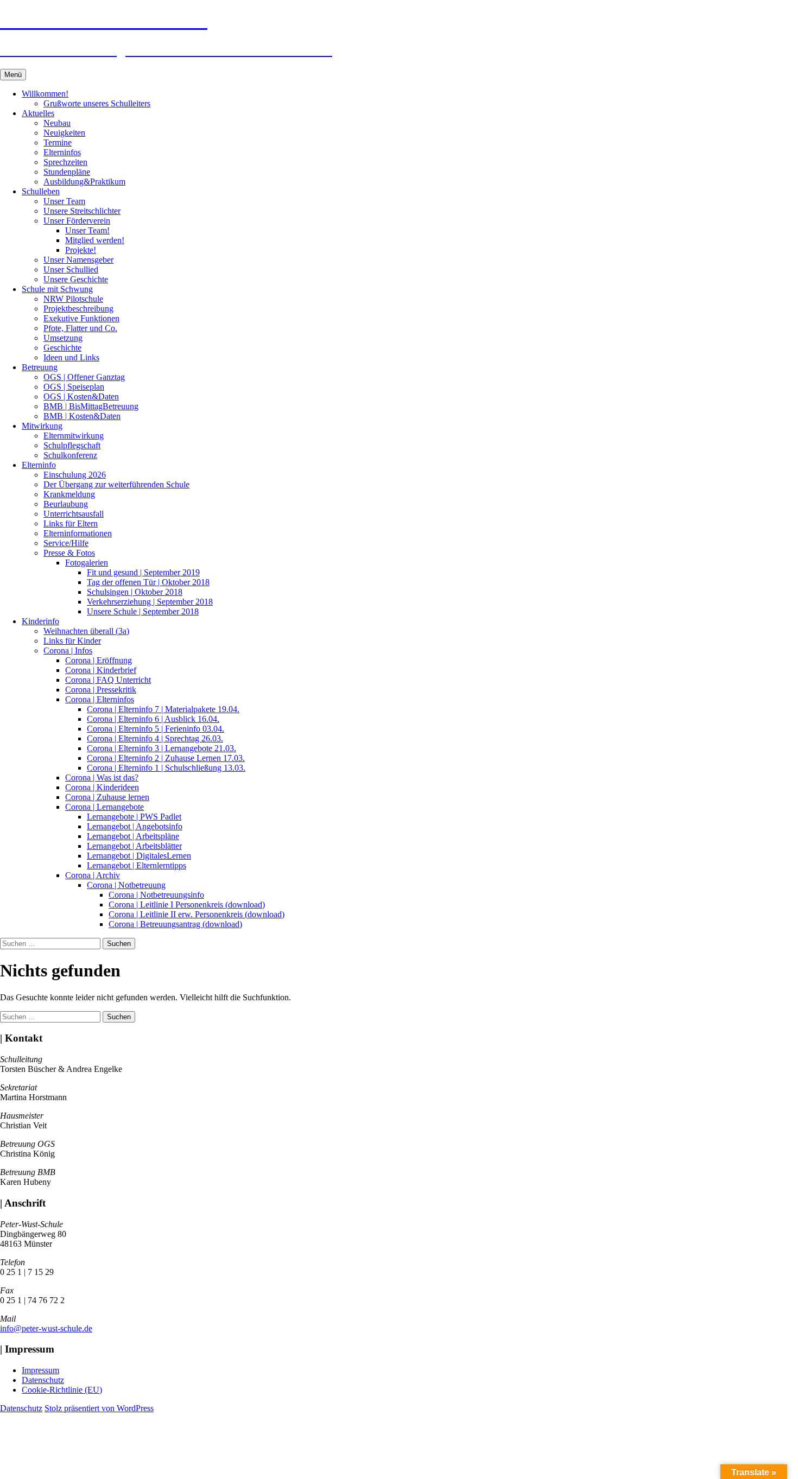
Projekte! (80, 250)
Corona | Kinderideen (102, 787)
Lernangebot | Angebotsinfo (134, 826)
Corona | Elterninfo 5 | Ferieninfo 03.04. (155, 728)
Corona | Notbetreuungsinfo (156, 894)
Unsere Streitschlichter (82, 210)
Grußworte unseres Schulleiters (96, 103)
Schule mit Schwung (57, 289)
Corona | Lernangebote (104, 806)
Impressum (40, 1370)
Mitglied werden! (94, 240)
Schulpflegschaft (71, 445)
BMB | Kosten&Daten (82, 416)
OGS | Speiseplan (73, 386)
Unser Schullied (70, 269)
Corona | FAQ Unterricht (108, 679)
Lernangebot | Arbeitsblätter (134, 845)
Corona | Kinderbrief (100, 670)
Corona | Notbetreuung (126, 885)
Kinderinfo (40, 621)
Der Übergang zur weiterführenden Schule (116, 484)
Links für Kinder (72, 640)
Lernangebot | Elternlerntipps (136, 865)
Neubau (57, 123)
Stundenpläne (66, 171)
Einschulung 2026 (74, 474)
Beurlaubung (65, 504)
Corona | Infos (67, 650)
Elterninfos (62, 152)
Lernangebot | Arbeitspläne (133, 836)
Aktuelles (38, 113)
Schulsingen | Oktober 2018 (134, 591)
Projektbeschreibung (78, 308)
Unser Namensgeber (78, 259)
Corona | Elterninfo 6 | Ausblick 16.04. (153, 718)
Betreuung (40, 367)
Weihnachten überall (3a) (86, 631)
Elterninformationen (77, 533)
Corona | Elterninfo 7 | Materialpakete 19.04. (163, 709)
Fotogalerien (86, 562)
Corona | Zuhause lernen (107, 797)
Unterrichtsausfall (73, 513)
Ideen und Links (71, 357)
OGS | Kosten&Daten (81, 396)
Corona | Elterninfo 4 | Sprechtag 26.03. (155, 738)
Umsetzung (63, 337)
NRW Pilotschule (73, 298)
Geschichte (62, 347)
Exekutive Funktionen (81, 318)
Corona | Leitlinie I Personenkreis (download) (187, 904)
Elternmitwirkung (73, 435)
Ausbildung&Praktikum (84, 181)
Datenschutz (43, 1380)
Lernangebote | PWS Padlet (134, 816)
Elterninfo (39, 464)
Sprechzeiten (65, 162)
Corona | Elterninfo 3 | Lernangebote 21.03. (161, 748)
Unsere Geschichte (75, 279)
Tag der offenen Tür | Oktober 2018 (148, 582)
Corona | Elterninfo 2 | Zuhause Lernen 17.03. (166, 758)
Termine (57, 142)
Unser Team (64, 201)
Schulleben (41, 191)
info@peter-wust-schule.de (46, 1328)
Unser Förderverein (76, 220)
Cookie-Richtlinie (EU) (62, 1389)
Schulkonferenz (70, 455)
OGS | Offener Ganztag (84, 377)
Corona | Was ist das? (101, 777)
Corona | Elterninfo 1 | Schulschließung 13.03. (166, 767)
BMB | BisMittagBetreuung (90, 406)
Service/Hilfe (65, 543)
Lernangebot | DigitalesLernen (139, 855)
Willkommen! (45, 93)
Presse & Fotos (69, 552)
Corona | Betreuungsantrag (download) (175, 924)
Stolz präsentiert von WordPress (99, 1408)
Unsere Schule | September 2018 (143, 611)
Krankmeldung (69, 494)
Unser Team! (87, 230)
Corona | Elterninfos (99, 699)
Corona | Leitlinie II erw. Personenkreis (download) (196, 914)
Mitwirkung (42, 425)
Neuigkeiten (64, 132)
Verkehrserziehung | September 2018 (150, 601)
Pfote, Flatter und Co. (80, 328)
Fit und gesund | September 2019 (143, 572)
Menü (13, 75)
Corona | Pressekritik (100, 689)
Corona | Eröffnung (98, 660)
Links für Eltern (70, 523)
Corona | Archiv (92, 875)
